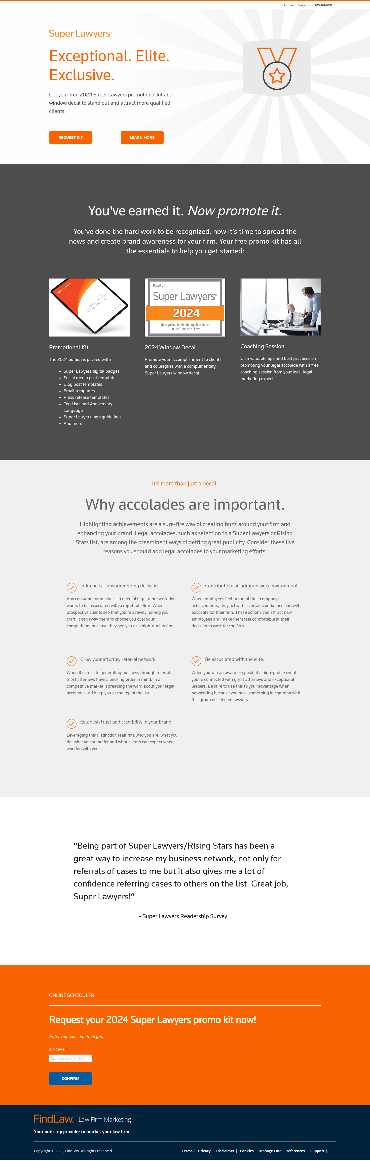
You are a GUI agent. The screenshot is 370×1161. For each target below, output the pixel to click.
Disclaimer (225, 1150)
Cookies (247, 1150)
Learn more (142, 137)
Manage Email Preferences (282, 1150)
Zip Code (58, 1049)
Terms (187, 1150)
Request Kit (70, 137)
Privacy (204, 1150)
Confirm (70, 1078)
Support (317, 1150)
